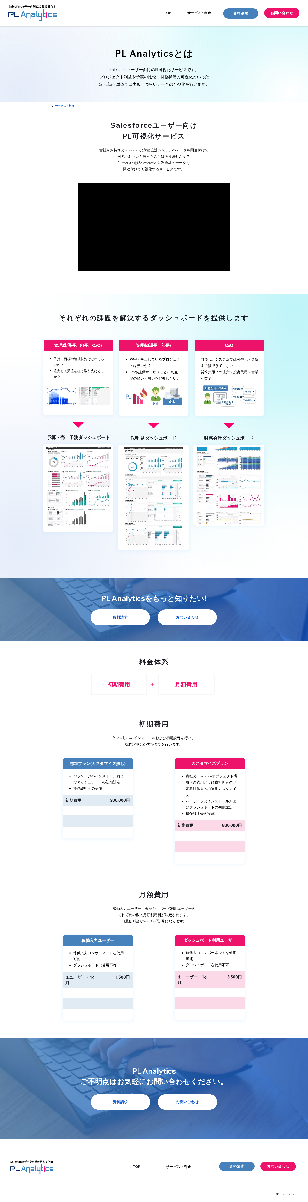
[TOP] (47, 105)
